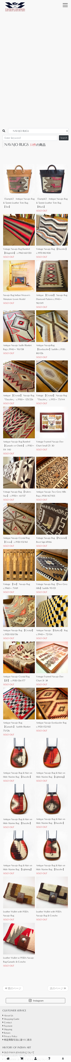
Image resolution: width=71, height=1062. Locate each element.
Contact (7, 1022)
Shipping (7, 1029)
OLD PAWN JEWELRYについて (18, 1052)
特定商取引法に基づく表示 (17, 1039)
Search (63, 137)
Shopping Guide (11, 1019)
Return (6, 1032)
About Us (8, 1015)
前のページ (14, 988)
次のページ (57, 988)
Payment (7, 1026)
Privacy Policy (10, 1036)
